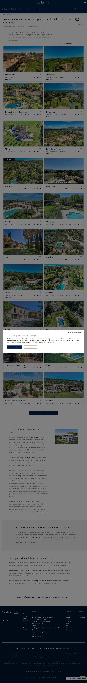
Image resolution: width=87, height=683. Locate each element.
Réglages (30, 347)
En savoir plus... (51, 342)
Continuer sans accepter (74, 332)
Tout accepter (14, 347)
